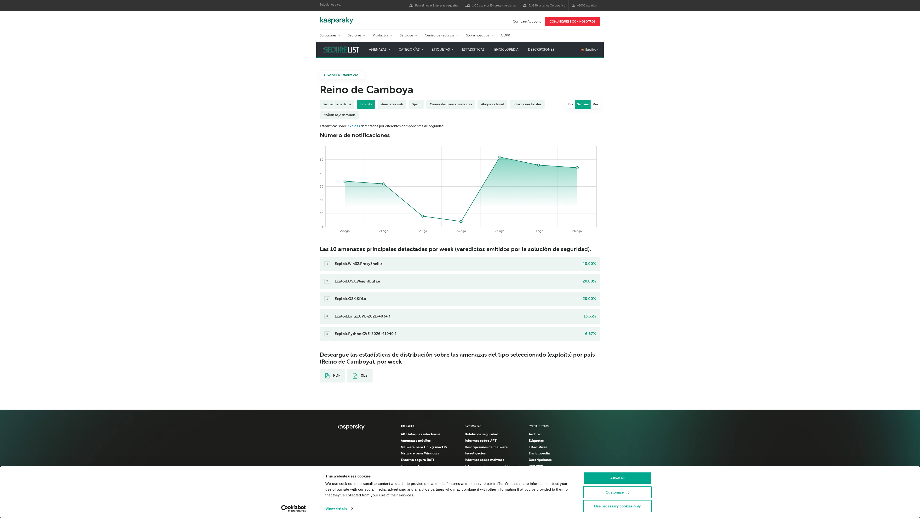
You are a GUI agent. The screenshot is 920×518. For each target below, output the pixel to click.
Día (570, 104)
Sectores (354, 35)
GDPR (505, 35)
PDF (336, 375)
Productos (381, 35)
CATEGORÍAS (473, 426)
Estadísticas (473, 49)
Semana (583, 104)
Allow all (617, 478)
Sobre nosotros (477, 35)
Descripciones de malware (486, 447)
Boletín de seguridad (481, 434)
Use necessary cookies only (617, 506)
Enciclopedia (506, 49)
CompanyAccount (527, 21)
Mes (595, 104)
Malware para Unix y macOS (424, 447)
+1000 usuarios (587, 5)
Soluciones (328, 35)
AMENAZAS (407, 426)
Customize (615, 492)
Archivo (535, 434)
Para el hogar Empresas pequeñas (437, 5)
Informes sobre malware (484, 460)
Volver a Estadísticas (342, 75)
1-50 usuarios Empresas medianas (494, 5)
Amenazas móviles (416, 440)
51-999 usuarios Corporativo (547, 5)
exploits (354, 126)
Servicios (406, 35)
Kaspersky (336, 18)
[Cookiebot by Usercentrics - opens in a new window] (294, 508)
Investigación (475, 453)
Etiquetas (536, 440)
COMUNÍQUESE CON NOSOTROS (573, 21)
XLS (364, 375)
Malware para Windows (420, 453)
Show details (336, 508)
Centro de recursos (439, 35)
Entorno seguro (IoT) (417, 460)
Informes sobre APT (481, 440)
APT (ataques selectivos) (420, 434)
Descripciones (541, 49)
